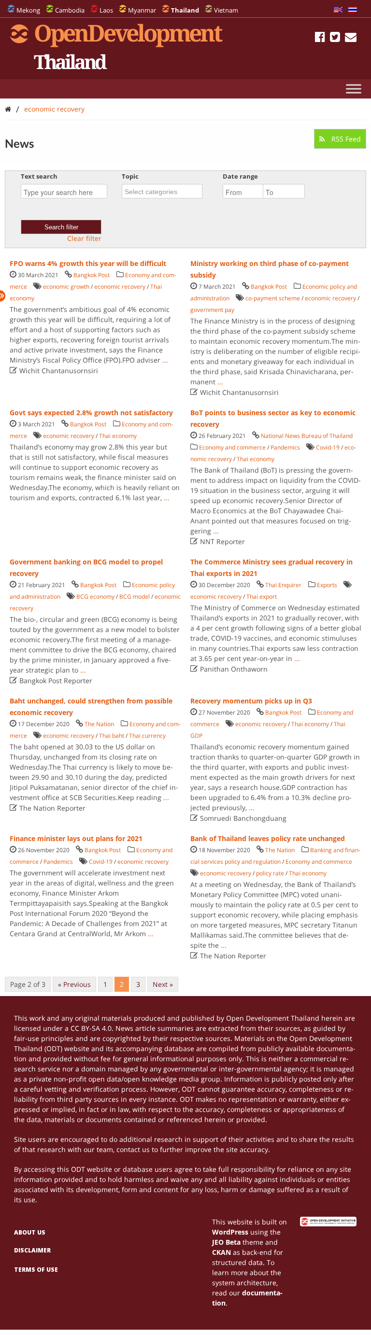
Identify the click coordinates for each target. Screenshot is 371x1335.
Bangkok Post (91, 275)
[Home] (8, 108)
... (165, 360)
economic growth (66, 286)
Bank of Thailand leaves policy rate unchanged (267, 838)
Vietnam (226, 10)
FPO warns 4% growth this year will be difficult (88, 263)
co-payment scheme (272, 298)
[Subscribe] (351, 38)
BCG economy (95, 596)
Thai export (261, 596)
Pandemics (285, 447)
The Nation (99, 724)
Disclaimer (32, 1250)
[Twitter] (335, 38)
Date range (240, 176)
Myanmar (142, 10)
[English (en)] (338, 10)
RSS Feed (345, 138)
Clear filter (84, 238)
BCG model (134, 596)
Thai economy (118, 436)
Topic (130, 176)
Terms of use (36, 1269)
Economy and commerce (232, 447)
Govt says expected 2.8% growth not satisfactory (91, 412)
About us (29, 1232)
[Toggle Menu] (353, 88)
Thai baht (111, 735)
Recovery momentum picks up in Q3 (251, 700)
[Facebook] (320, 38)
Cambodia (70, 10)
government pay (212, 310)
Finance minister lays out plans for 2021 (76, 838)
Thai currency (147, 735)
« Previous (74, 984)
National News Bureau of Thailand (307, 436)
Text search (39, 176)
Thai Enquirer (283, 585)
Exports (327, 585)
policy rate (270, 873)
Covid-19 (328, 447)
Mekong (28, 10)
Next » (163, 984)
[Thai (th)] (352, 10)
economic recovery (54, 108)
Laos (106, 10)
